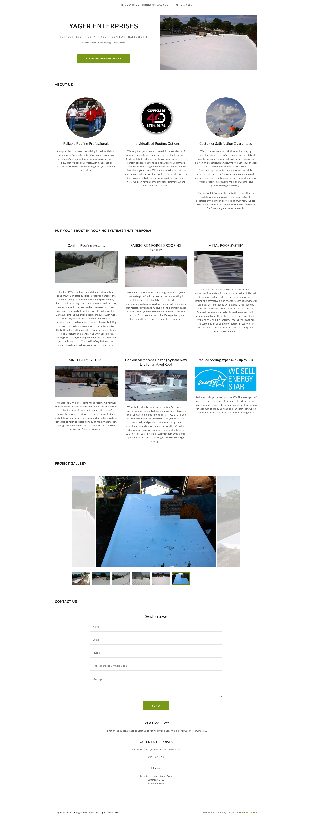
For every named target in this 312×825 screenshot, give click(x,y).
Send (156, 705)
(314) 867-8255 (183, 4)
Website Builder (248, 812)
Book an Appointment (104, 58)
